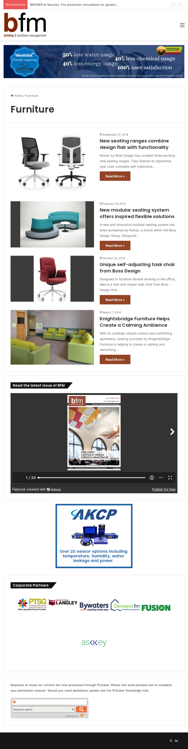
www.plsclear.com (141, 685)
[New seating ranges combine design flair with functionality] (52, 164)
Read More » (115, 176)
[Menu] (182, 27)
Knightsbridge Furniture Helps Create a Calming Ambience (135, 321)
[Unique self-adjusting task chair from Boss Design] (52, 279)
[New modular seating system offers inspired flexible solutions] (52, 224)
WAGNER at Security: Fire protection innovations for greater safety (78, 4)
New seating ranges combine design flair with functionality (134, 144)
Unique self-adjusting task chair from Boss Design (137, 267)
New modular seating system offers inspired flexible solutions (137, 213)
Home (18, 95)
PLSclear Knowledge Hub (130, 690)
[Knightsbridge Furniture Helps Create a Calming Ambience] (52, 337)
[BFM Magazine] (25, 25)
